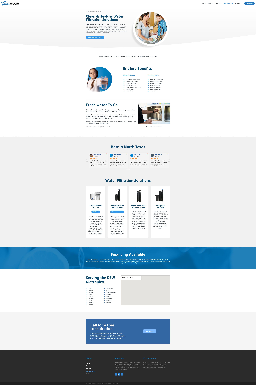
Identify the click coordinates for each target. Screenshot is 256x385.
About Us (210, 3)
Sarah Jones (137, 154)
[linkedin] (122, 374)
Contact (237, 3)
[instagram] (119, 374)
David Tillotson (97, 154)
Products (218, 3)
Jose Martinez (116, 154)
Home (203, 3)
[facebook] (116, 374)
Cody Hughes (157, 154)
